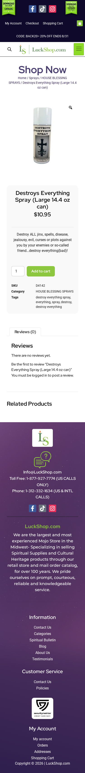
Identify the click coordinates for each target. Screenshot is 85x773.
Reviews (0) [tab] (25, 331)
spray (56, 302)
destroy (66, 302)
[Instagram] (52, 9)
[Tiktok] (42, 9)
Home (22, 78)
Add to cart (40, 271)
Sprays (34, 78)
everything (43, 302)
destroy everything (49, 307)
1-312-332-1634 (39, 490)
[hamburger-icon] (79, 49)
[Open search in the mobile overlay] (9, 49)
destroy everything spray (53, 297)
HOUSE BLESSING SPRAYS (54, 291)
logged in (39, 375)
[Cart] (80, 23)
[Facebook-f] (32, 9)
